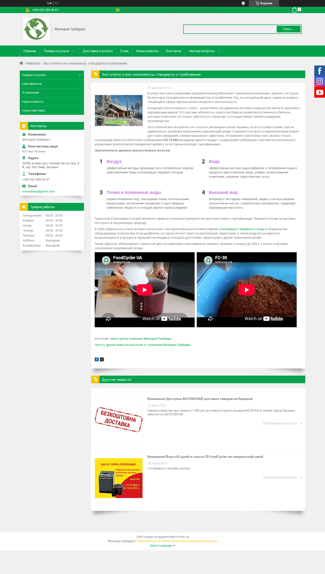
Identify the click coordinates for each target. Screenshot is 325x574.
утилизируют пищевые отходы (242, 229)
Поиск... (288, 29)
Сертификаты (32, 84)
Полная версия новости (280, 423)
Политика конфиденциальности (195, 541)
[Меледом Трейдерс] (36, 29)
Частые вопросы (202, 51)
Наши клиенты (147, 51)
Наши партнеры (33, 110)
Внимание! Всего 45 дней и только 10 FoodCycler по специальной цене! (205, 456)
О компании (30, 92)
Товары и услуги (56, 51)
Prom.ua (183, 537)
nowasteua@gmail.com (38, 191)
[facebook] (97, 360)
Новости (32, 63)
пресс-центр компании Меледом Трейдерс (141, 338)
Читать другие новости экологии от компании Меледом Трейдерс (143, 345)
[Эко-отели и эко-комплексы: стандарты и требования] (119, 110)
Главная (30, 51)
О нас (124, 51)
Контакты (173, 51)
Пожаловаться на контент (154, 541)
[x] (102, 360)
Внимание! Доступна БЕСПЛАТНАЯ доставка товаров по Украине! (200, 399)
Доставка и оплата (98, 51)
